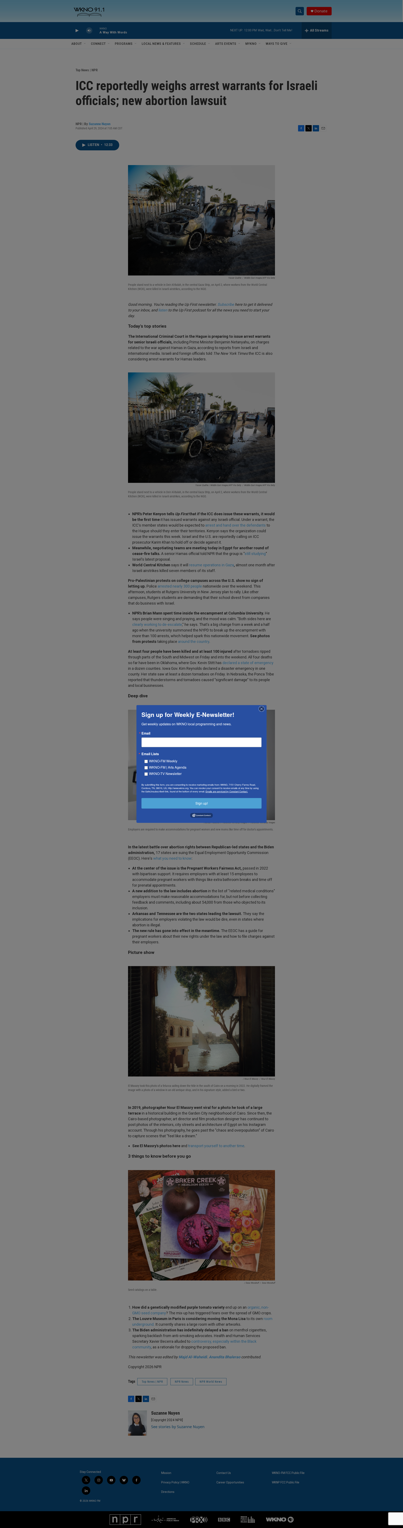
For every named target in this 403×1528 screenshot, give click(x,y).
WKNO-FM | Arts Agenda (167, 767)
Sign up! (201, 803)
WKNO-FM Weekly (163, 761)
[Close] (262, 708)
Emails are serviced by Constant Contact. (226, 791)
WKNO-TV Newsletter (165, 773)
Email (145, 733)
